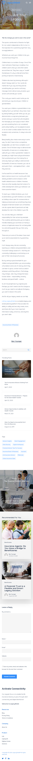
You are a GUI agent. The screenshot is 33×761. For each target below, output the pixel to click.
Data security (6, 444)
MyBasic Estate (6, 741)
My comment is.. (6, 612)
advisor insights (7, 441)
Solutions (4, 744)
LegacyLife (5, 739)
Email (4, 647)
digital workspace (18, 444)
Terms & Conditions (7, 718)
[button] (30, 2)
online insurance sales (9, 458)
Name (4, 639)
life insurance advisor (9, 455)
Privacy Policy (6, 715)
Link (3, 736)
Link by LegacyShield (8, 301)
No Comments (26, 24)
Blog (3, 713)
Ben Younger (8, 24)
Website (4, 656)
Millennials (20, 455)
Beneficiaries (16, 10)
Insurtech (23, 451)
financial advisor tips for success (12, 448)
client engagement (19, 441)
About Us (4, 727)
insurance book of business (10, 325)
